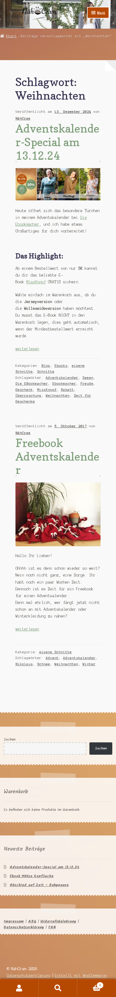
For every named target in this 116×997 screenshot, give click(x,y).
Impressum (14, 921)
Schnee (43, 664)
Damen (88, 378)
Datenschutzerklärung (24, 927)
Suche (58, 988)
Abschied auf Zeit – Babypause (39, 885)
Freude (86, 383)
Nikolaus (24, 664)
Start (11, 36)
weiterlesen (27, 349)
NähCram (23, 118)
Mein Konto (19, 988)
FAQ (52, 927)
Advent (52, 658)
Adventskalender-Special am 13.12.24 (57, 142)
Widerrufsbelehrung (58, 921)
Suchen (9, 739)
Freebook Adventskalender (57, 456)
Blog (45, 365)
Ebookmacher (64, 383)
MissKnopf (36, 282)
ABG (32, 921)
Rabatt (67, 390)
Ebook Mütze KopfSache (32, 876)
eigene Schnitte (55, 652)
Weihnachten (58, 395)
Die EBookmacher (31, 383)
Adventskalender (62, 378)
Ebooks (60, 365)
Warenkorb (89, 983)
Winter (89, 664)
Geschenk (24, 390)
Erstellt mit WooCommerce (81, 976)
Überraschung (28, 395)
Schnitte (45, 371)
